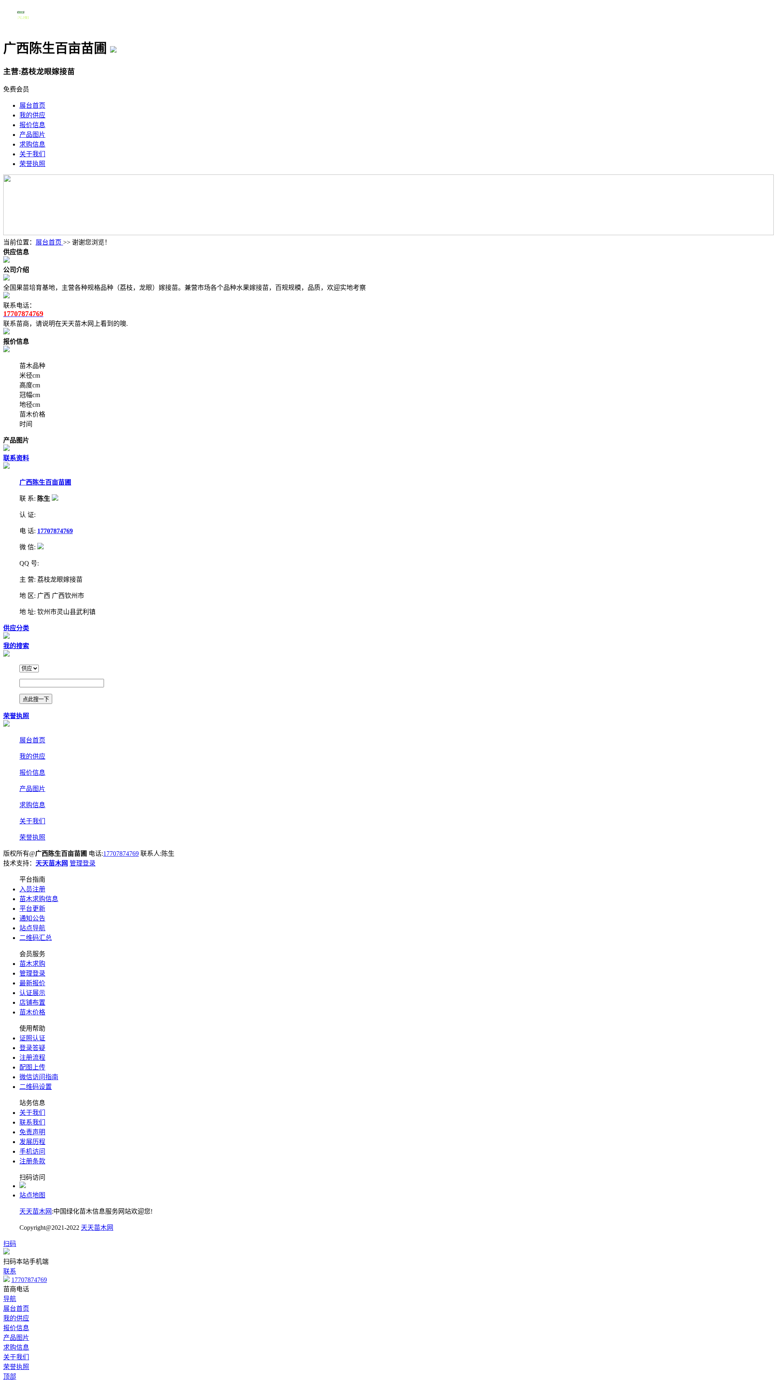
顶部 (9, 1376)
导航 (9, 1298)
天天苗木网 (35, 1211)
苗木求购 (32, 963)
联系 (9, 1271)
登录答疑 (32, 1047)
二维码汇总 (35, 937)
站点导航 (32, 928)
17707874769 (121, 853)
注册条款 (32, 1161)
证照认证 (32, 1038)
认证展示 (32, 992)
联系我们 (32, 1122)
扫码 (9, 1243)
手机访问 (32, 1151)
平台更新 (32, 908)
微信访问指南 (38, 1077)
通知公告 (32, 918)
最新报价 (32, 983)
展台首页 (32, 105)
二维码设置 (35, 1086)
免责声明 (32, 1132)
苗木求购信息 (38, 898)
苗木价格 (32, 1012)
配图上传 (32, 1067)
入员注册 (32, 889)
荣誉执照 (32, 163)
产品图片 (32, 134)
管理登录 (83, 863)
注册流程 (32, 1057)
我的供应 (32, 115)
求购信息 (32, 144)
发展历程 (32, 1141)
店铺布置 (32, 1002)
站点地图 (32, 1195)
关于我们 (32, 154)
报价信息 (32, 124)
